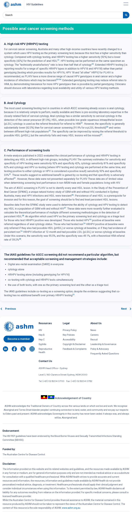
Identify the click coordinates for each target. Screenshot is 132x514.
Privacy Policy (70, 330)
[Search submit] (126, 15)
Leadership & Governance (103, 344)
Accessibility (69, 339)
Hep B (42, 335)
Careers (94, 335)
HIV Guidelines (34, 4)
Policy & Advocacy (99, 349)
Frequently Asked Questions (104, 353)
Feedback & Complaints (75, 349)
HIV (40, 330)
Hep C (42, 339)
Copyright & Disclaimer (74, 344)
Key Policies (69, 335)
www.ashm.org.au (71, 508)
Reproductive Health (45, 351)
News (93, 330)
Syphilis (42, 344)
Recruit (94, 339)
